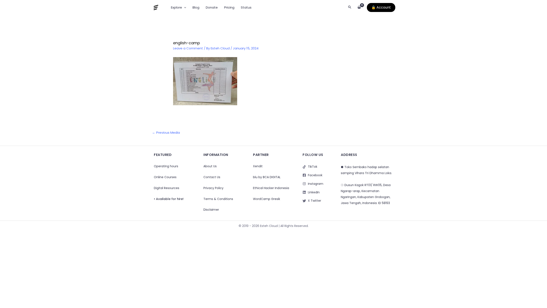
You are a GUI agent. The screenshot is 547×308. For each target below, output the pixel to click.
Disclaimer (211, 209)
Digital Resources (166, 188)
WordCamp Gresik (266, 199)
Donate (212, 7)
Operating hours (166, 166)
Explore (176, 7)
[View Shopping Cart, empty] (359, 7)
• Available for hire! (169, 199)
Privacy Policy (213, 188)
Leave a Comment (188, 48)
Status (246, 7)
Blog (196, 7)
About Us (210, 166)
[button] (184, 7)
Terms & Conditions (218, 199)
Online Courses (165, 177)
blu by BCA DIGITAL (267, 177)
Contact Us (211, 177)
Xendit (258, 166)
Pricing (229, 7)
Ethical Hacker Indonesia (271, 188)
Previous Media (166, 132)
